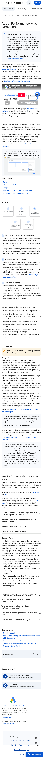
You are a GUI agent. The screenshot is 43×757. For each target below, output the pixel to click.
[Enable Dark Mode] (36, 738)
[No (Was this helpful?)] (38, 654)
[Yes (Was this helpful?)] (33, 654)
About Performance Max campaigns (24, 15)
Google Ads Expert (9, 723)
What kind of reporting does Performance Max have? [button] (19, 614)
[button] (3, 2)
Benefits (6, 182)
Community (22, 9)
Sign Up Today (7, 718)
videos (7, 495)
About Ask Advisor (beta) (15, 58)
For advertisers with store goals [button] (14, 526)
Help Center (8, 9)
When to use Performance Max (14, 185)
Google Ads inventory (9, 69)
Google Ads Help (14, 2)
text (32, 492)
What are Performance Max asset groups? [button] (17, 620)
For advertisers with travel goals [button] (14, 531)
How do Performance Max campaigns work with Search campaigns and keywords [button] (19, 514)
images (37, 492)
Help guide (36, 754)
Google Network (9, 633)
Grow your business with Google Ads (14, 706)
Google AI (6, 188)
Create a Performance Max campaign (17, 81)
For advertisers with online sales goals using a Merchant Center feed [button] (19, 520)
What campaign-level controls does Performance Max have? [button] (15, 607)
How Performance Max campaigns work (17, 191)
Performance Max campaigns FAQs (16, 193)
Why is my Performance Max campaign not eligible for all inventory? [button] (18, 600)
